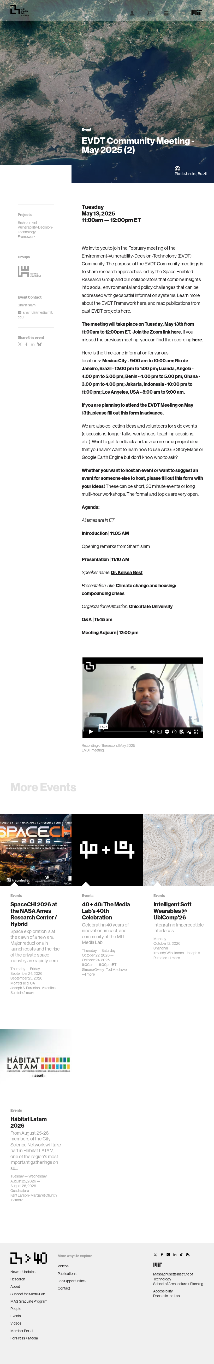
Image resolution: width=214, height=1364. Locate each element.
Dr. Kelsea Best (126, 572)
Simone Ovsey (93, 969)
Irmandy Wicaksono (168, 953)
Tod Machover (117, 969)
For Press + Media (24, 1338)
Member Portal (21, 1331)
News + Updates (22, 1272)
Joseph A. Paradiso (25, 988)
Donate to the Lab (166, 1296)
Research (17, 1279)
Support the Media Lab (27, 1294)
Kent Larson (19, 1195)
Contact (64, 1288)
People (15, 1309)
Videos (15, 1323)
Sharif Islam (26, 305)
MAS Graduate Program (28, 1301)
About (15, 1286)
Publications (67, 1274)
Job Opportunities (72, 1281)
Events (15, 1316)
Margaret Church (44, 1195)
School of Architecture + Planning (178, 1284)
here (141, 303)
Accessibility (163, 1291)
